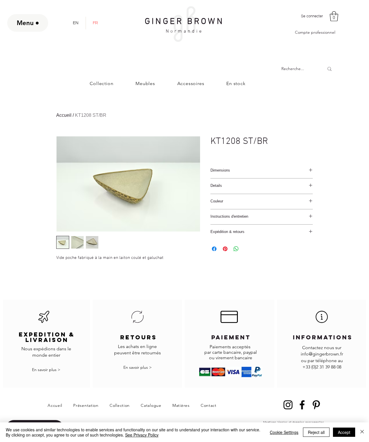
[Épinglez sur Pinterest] (225, 248)
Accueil (63, 115)
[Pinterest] (316, 405)
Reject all (316, 432)
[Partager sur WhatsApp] (236, 248)
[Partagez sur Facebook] (214, 248)
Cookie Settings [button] (284, 432)
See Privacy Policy (142, 435)
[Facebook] (302, 405)
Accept (344, 432)
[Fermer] (362, 432)
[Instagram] (288, 405)
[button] (334, 16)
